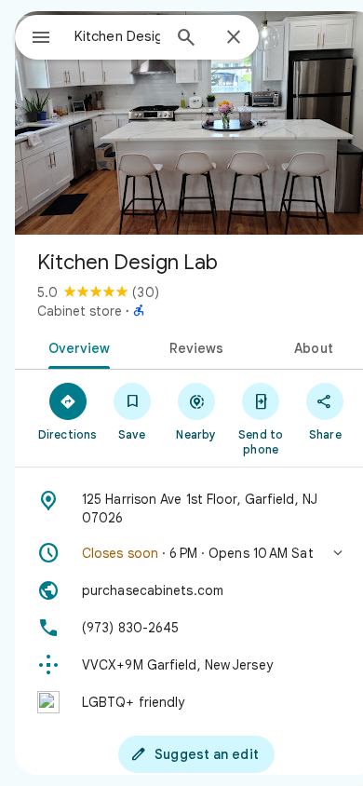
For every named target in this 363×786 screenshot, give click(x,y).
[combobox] (117, 36)
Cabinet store (79, 311)
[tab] (76, 346)
